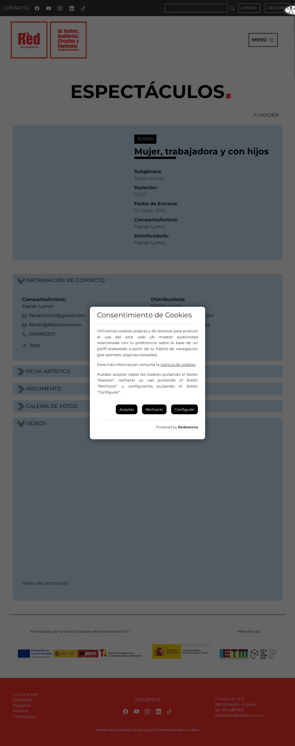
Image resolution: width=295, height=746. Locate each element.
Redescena (188, 427)
